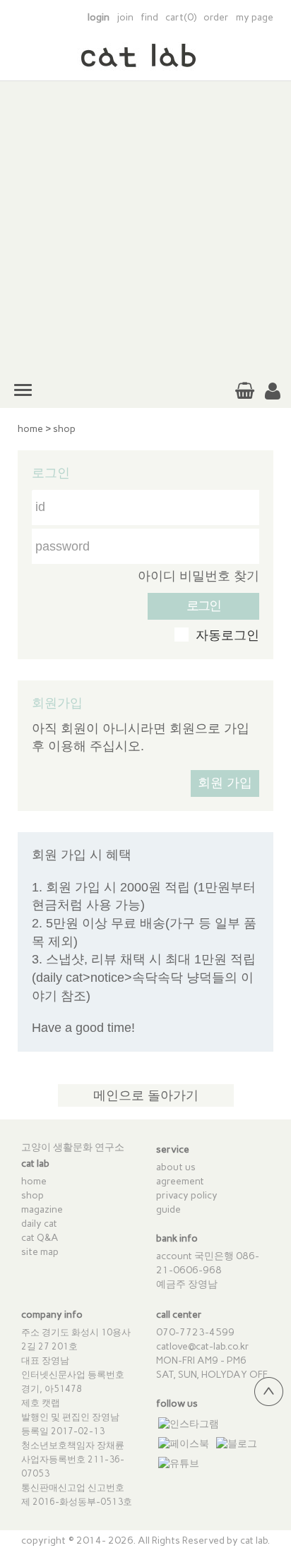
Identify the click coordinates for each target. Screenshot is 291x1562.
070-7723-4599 (195, 1332)
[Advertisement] (145, 226)
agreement (180, 1181)
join (125, 17)
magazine (42, 1209)
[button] (272, 392)
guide (168, 1209)
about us (176, 1167)
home (30, 429)
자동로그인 (227, 635)
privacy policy (187, 1195)
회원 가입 (225, 783)
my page (254, 17)
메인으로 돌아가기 (145, 1095)
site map (40, 1252)
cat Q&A (40, 1238)
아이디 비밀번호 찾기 (198, 576)
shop (64, 429)
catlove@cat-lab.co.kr (202, 1346)
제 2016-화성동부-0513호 (76, 1501)
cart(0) (180, 17)
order (216, 17)
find (149, 17)
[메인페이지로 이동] (145, 62)
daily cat (39, 1224)
